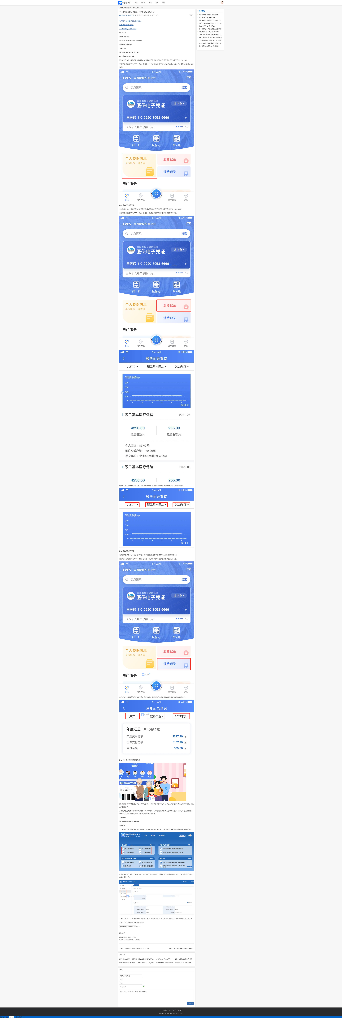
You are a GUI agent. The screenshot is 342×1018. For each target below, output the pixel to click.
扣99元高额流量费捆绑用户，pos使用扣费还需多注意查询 (216, 40)
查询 (163, 2)
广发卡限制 (172, 1010)
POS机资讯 (136, 8)
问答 (157, 2)
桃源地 (123, 15)
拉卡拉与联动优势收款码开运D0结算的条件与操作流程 (215, 34)
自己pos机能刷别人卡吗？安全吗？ (184, 948)
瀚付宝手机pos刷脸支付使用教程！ (209, 46)
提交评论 (190, 1003)
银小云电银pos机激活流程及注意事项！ (210, 29)
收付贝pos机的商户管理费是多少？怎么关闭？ (137, 948)
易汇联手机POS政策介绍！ (207, 17)
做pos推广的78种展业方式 (207, 26)
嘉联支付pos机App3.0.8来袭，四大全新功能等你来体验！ (216, 23)
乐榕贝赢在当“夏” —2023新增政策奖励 (210, 37)
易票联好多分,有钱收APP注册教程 (209, 32)
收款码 (179, 1010)
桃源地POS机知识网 (125, 8)
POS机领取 (164, 1010)
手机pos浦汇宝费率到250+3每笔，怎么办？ (212, 20)
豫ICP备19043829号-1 (176, 1013)
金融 (191, 15)
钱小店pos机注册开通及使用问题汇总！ (210, 43)
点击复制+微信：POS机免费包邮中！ (12, 1017)
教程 (150, 2)
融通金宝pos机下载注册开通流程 (208, 14)
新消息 (143, 2)
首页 (136, 2)
